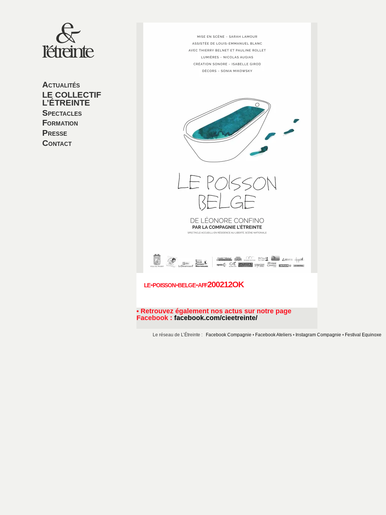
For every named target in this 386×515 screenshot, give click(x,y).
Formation (60, 122)
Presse (54, 133)
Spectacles (62, 113)
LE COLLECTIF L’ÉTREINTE (71, 99)
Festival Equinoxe (363, 334)
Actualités (61, 84)
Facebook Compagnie (228, 334)
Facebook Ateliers (273, 334)
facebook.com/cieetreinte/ (215, 318)
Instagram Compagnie (318, 334)
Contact (57, 143)
